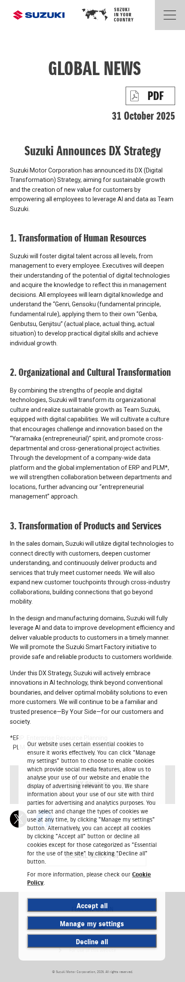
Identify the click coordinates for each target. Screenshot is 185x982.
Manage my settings (92, 923)
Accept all (92, 905)
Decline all (92, 941)
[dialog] (91, 846)
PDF (156, 95)
